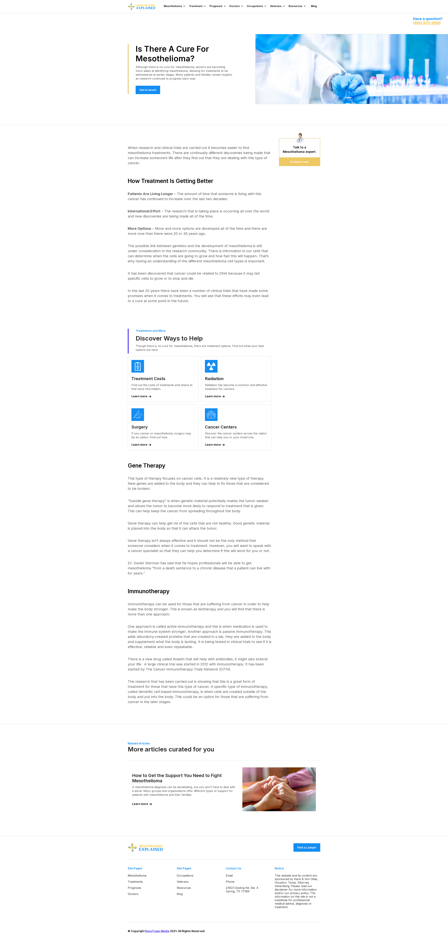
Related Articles (139, 743)
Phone (230, 881)
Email (229, 875)
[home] (145, 6)
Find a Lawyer (306, 847)
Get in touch (147, 90)
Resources (184, 888)
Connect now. (299, 162)
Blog (314, 6)
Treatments (135, 881)
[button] (174, 6)
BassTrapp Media (157, 931)
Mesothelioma (137, 875)
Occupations (185, 875)
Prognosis (134, 888)
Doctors (133, 894)
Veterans (182, 881)
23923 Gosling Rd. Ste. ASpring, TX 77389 (242, 889)
